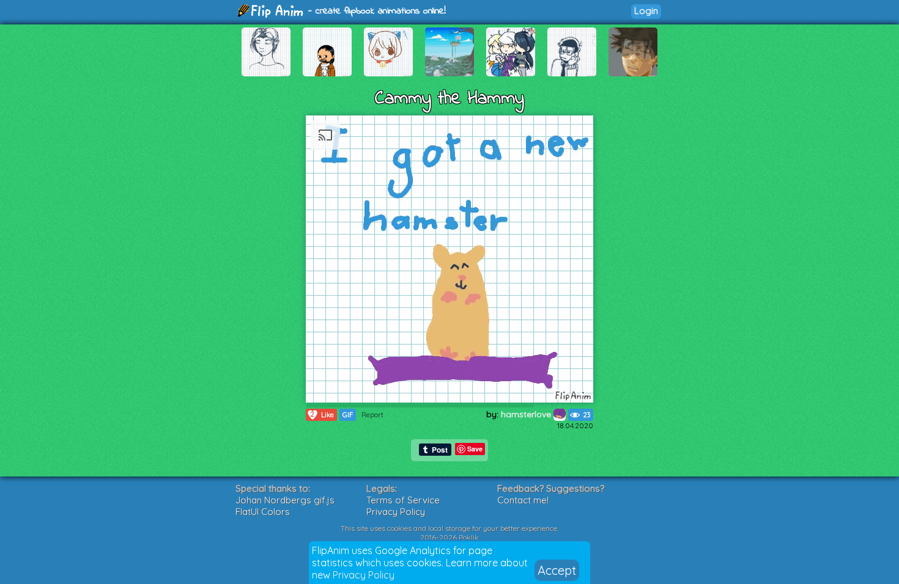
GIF (347, 415)
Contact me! (523, 500)
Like (322, 414)
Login (646, 10)
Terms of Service (403, 500)
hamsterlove (527, 414)
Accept (557, 570)
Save (475, 448)
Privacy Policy (363, 575)
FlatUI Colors (262, 511)
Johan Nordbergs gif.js (285, 500)
